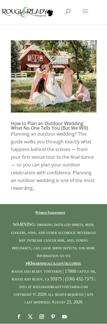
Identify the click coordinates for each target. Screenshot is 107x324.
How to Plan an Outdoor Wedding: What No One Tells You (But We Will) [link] (49, 125)
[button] (85, 15)
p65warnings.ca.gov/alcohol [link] (53, 263)
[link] (27, 12)
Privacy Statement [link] (50, 212)
